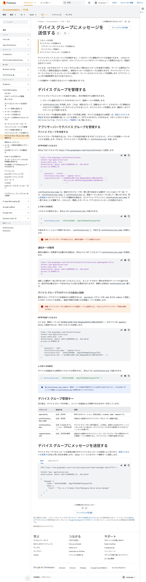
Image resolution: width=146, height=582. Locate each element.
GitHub (36, 555)
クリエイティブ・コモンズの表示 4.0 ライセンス (82, 518)
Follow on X (73, 548)
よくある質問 (109, 559)
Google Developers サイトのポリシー (81, 520)
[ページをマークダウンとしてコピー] (65, 33)
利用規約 (36, 577)
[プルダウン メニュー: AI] (25, 14)
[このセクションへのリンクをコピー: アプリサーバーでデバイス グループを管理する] (102, 127)
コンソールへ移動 (126, 3)
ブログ (114, 3)
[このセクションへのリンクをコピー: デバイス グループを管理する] (88, 90)
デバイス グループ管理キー (67, 120)
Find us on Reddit (75, 544)
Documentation (11, 9)
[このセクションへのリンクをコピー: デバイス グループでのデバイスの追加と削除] (86, 292)
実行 (42, 15)
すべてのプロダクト (119, 568)
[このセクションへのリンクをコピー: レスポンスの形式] (55, 206)
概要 (4, 15)
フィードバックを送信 (120, 28)
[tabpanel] (84, 481)
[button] (13, 39)
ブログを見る (73, 540)
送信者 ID (44, 197)
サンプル (69, 15)
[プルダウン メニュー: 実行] (47, 14)
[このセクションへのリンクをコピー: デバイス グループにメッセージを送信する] (110, 446)
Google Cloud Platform (99, 568)
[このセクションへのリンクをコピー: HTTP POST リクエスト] (59, 145)
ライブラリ (37, 551)
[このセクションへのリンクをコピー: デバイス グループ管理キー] (76, 399)
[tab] (42, 460)
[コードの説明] (121, 155)
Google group (109, 548)
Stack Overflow (110, 544)
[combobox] (74, 3)
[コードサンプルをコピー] (129, 155)
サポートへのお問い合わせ (114, 540)
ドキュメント (28, 3)
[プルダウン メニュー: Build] (36, 14)
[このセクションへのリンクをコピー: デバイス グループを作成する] (70, 132)
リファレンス (56, 15)
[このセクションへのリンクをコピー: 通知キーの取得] (56, 247)
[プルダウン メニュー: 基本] (16, 14)
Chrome (73, 568)
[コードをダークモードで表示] (125, 155)
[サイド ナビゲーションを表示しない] (27, 578)
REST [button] (42, 461)
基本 (11, 15)
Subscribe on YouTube (77, 551)
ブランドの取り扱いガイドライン (116, 555)
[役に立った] (125, 21)
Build (32, 15)
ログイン (140, 3)
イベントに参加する (76, 555)
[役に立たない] (129, 21)
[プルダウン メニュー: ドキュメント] (36, 2)
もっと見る (45, 3)
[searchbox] (15, 22)
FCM (25, 9)
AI (21, 15)
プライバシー (47, 577)
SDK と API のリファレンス (42, 544)
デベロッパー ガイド (40, 540)
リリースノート (109, 551)
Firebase (41, 21)
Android (62, 568)
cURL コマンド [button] (53, 461)
